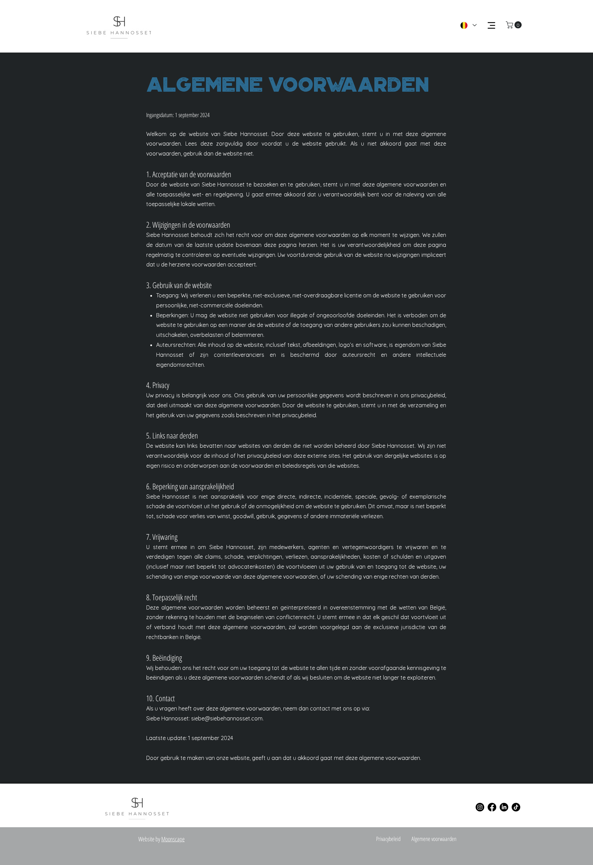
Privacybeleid (388, 839)
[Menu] (491, 25)
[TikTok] (516, 807)
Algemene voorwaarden (433, 839)
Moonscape (173, 839)
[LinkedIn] (504, 807)
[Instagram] (480, 807)
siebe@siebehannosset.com (227, 718)
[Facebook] (492, 807)
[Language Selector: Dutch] (468, 25)
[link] (514, 25)
